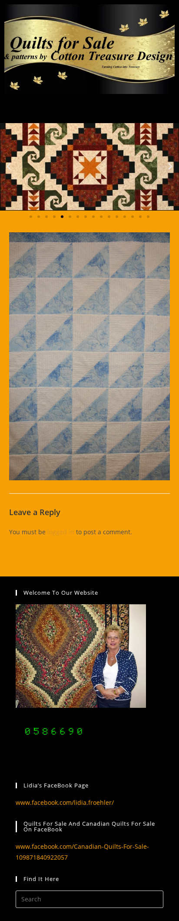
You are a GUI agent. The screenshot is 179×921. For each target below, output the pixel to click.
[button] (8, 166)
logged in (60, 532)
